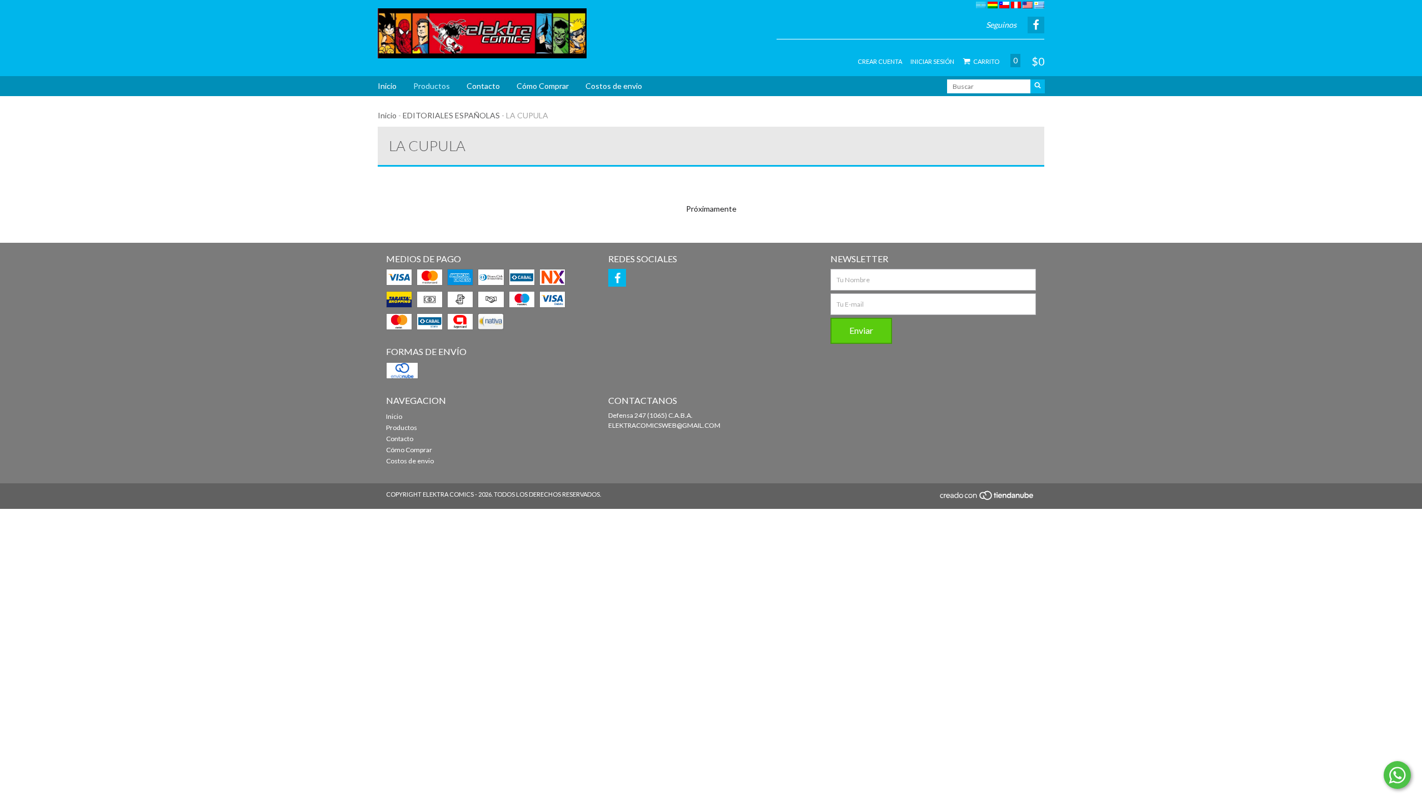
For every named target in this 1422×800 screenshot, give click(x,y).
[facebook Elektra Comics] (617, 278)
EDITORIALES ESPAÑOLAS (451, 115)
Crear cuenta (880, 61)
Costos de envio (613, 86)
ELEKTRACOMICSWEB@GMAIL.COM (664, 425)
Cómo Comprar (543, 86)
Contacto (483, 86)
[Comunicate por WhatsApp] (1397, 775)
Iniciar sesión (932, 61)
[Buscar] (1037, 86)
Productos (431, 86)
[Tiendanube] (987, 498)
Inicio (387, 86)
